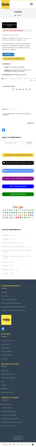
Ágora (3, 381)
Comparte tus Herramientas (8, 415)
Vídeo (15, 40)
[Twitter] (19, 89)
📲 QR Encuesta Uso (6, 407)
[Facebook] (13, 89)
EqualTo (4, 262)
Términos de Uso (5, 344)
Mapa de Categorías (6, 351)
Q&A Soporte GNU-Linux (7, 374)
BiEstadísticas (5, 388)
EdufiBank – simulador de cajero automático (16, 256)
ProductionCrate (7, 269)
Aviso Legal (4, 358)
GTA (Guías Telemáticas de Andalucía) (13, 246)
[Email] (29, 89)
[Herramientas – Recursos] (5, 4)
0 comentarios (22, 40)
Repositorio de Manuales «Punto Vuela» (11, 422)
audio (5, 78)
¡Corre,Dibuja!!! (6, 239)
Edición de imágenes (25, 38)
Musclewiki (5, 235)
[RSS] (26, 89)
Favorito (8, 54)
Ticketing (3, 385)
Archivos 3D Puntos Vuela (8, 426)
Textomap (5, 273)
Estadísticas (18, 438)
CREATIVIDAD (16, 38)
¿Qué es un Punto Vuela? (7, 340)
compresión (12, 78)
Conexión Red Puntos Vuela (8, 411)
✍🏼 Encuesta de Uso (6, 404)
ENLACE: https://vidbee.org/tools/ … (13, 30)
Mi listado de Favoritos (13, 58)
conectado (18, 113)
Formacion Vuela (5, 347)
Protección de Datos (6, 355)
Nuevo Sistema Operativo (8, 377)
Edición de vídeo (6, 40)
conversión (20, 78)
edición (26, 78)
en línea (31, 79)
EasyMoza (5, 265)
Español (12, 40)
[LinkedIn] (23, 89)
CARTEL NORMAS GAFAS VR (9, 242)
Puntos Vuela (4, 370)
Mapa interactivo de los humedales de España (16, 250)
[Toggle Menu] (31, 4)
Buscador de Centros (7, 392)
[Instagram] (16, 89)
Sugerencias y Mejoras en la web (10, 418)
